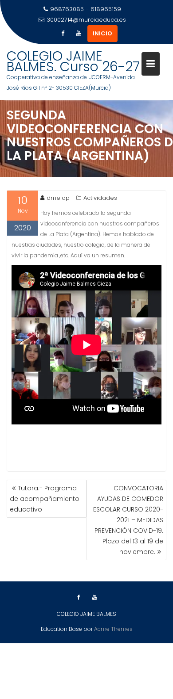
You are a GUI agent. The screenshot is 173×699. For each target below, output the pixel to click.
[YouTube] (78, 34)
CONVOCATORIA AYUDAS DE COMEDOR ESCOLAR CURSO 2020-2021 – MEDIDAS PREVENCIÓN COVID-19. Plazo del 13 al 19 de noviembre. (128, 520)
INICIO (102, 33)
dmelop (58, 198)
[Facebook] (62, 34)
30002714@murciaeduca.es (86, 19)
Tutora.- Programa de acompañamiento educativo (44, 499)
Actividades (100, 198)
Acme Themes (113, 629)
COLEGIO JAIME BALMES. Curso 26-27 (73, 61)
